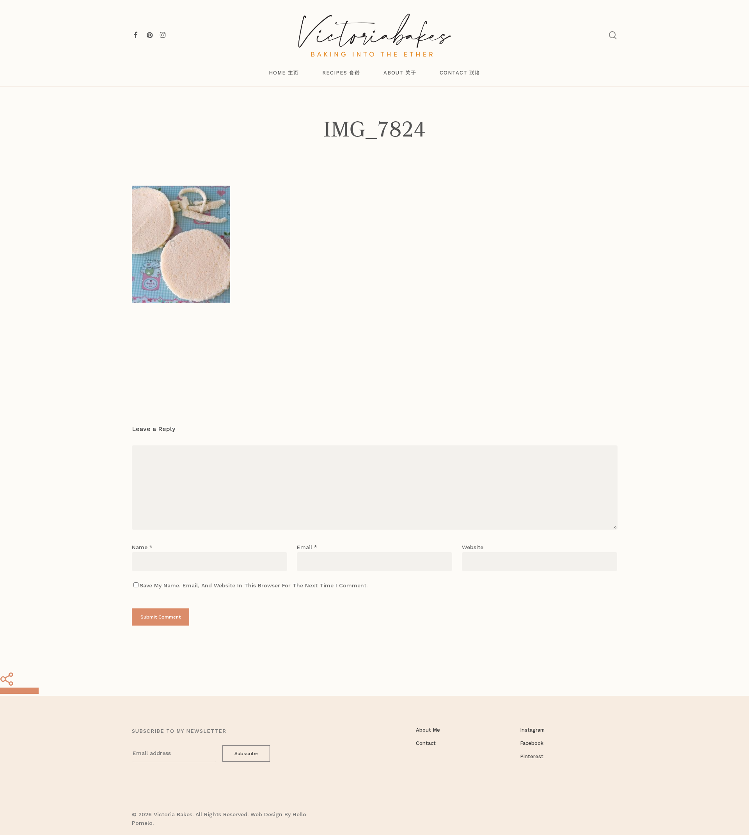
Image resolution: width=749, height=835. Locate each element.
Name (142, 547)
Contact (426, 743)
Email (307, 547)
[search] (613, 35)
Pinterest (531, 756)
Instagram (532, 730)
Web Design (266, 814)
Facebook (531, 743)
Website (472, 547)
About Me (428, 730)
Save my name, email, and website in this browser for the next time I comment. (253, 585)
